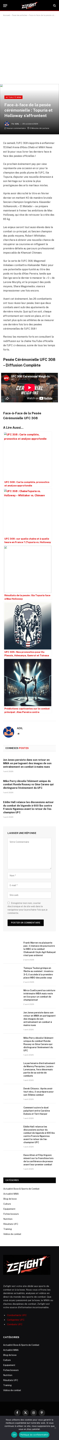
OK (14, 1434)
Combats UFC (14, 1324)
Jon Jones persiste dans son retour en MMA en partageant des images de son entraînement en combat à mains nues (27, 763)
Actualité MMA (13, 97)
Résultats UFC (10, 1224)
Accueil (6, 15)
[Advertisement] (29, 51)
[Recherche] (54, 5)
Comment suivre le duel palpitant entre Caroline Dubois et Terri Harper (36, 1110)
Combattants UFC (17, 1315)
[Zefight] (29, 5)
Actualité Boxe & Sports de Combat (21, 1189)
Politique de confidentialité (34, 1434)
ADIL (17, 124)
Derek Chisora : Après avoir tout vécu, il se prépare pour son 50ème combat (38, 1091)
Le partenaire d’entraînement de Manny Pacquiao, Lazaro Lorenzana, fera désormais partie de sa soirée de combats (39, 1069)
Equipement (9, 1209)
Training (7, 1229)
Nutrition (7, 1219)
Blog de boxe (10, 1199)
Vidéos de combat (12, 1234)
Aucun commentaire (16, 128)
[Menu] (5, 5)
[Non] (55, 1427)
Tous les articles (19, 15)
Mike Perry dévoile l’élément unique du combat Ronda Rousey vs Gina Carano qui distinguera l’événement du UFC (28, 785)
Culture (7, 1204)
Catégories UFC (15, 1319)
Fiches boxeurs (11, 1214)
